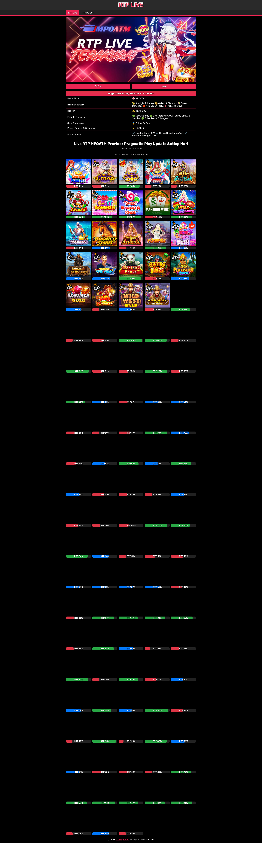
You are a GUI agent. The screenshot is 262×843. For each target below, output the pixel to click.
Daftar (98, 86)
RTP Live (72, 12)
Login (164, 86)
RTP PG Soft (88, 12)
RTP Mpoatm (122, 839)
